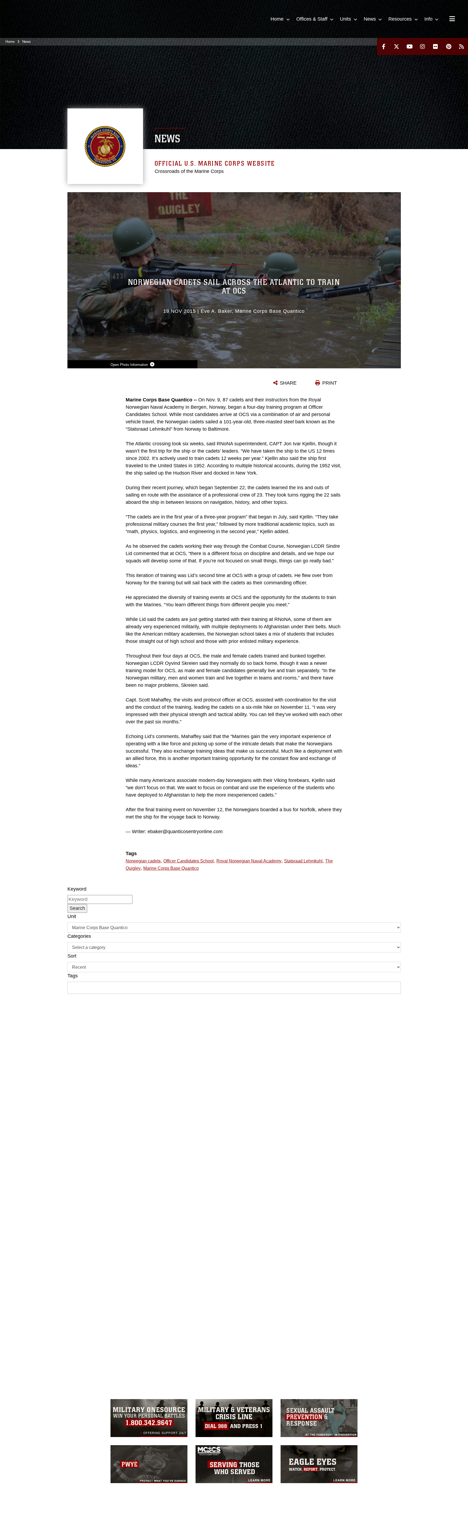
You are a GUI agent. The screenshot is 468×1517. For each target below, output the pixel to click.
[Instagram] (422, 46)
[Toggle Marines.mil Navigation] (452, 19)
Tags (72, 975)
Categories (79, 936)
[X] (396, 46)
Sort (71, 956)
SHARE (288, 383)
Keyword (76, 889)
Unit (71, 916)
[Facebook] (383, 46)
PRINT (329, 383)
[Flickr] (435, 46)
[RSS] (461, 46)
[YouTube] (409, 46)
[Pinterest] (448, 46)
